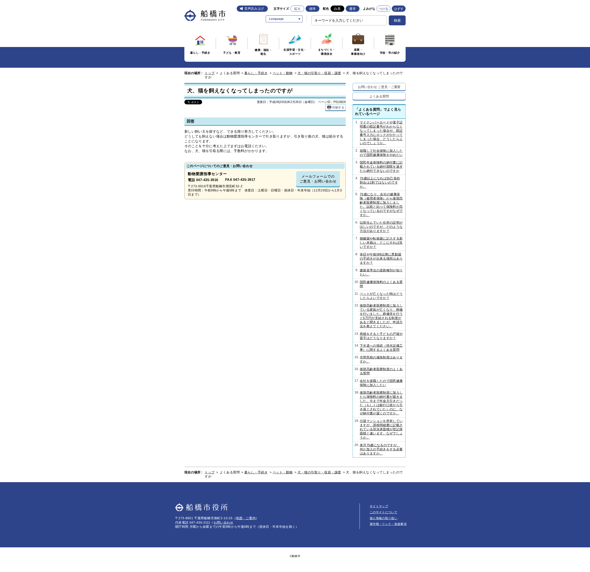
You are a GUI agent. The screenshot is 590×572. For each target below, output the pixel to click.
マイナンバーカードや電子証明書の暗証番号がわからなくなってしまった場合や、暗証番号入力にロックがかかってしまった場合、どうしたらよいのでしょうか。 (379, 132)
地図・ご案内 (246, 518)
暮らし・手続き (256, 73)
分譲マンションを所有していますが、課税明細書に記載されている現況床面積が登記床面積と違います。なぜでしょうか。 (378, 429)
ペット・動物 (283, 73)
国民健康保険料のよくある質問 (378, 284)
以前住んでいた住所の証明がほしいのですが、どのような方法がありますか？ (379, 227)
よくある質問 (379, 96)
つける (384, 8)
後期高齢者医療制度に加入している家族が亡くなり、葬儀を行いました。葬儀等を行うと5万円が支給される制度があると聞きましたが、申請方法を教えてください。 (378, 316)
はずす (399, 8)
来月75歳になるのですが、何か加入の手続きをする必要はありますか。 (378, 449)
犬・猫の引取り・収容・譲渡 (319, 73)
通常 (352, 8)
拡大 (297, 8)
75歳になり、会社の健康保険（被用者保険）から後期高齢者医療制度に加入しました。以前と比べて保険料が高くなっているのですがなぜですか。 (379, 204)
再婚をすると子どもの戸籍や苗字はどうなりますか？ (378, 336)
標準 (312, 8)
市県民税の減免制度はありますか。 (378, 359)
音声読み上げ (254, 8)
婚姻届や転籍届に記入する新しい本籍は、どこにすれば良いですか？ (379, 243)
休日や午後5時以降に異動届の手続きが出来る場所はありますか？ (379, 258)
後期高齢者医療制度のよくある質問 (378, 371)
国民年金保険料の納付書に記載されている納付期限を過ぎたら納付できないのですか (379, 167)
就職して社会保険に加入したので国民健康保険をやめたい (379, 153)
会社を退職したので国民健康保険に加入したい (378, 383)
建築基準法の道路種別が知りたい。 (379, 272)
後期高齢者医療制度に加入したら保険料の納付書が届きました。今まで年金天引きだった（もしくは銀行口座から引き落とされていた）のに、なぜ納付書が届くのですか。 (378, 403)
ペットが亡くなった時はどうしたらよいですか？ (378, 296)
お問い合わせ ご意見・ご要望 (379, 87)
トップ (210, 73)
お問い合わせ (223, 522)
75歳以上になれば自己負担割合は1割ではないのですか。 (377, 182)
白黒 (337, 8)
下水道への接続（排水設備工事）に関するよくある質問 (378, 348)
